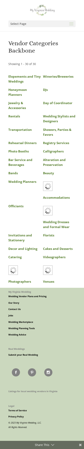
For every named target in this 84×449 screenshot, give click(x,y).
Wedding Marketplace (20, 322)
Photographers (19, 281)
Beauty (48, 173)
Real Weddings (16, 348)
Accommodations (56, 197)
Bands (13, 173)
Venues (48, 281)
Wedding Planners (22, 182)
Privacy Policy (16, 416)
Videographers (54, 257)
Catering (15, 257)
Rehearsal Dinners (22, 143)
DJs (45, 90)
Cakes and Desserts (58, 249)
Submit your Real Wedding (23, 354)
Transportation (20, 130)
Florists (48, 235)
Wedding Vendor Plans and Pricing (27, 296)
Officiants (15, 206)
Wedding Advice (17, 334)
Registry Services (56, 143)
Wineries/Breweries (58, 76)
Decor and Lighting (22, 249)
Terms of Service (17, 410)
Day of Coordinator (57, 103)
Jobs (10, 315)
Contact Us (14, 309)
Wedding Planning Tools (21, 328)
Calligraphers (53, 151)
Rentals (14, 116)
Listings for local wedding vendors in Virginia (32, 391)
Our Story (13, 302)
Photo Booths (18, 151)
